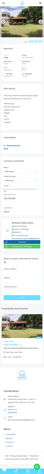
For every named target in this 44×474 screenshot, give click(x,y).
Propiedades (11, 434)
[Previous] (3, 21)
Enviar (22, 298)
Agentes (9, 438)
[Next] (40, 21)
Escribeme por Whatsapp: (22, 246)
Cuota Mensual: (8, 208)
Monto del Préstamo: (10, 194)
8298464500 (12, 412)
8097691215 (16, 232)
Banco (6, 167)
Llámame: (22, 242)
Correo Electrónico (10, 287)
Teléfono (7, 278)
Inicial (6, 186)
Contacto (9, 446)
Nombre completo (10, 269)
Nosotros (9, 442)
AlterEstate (34, 459)
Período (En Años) (10, 176)
